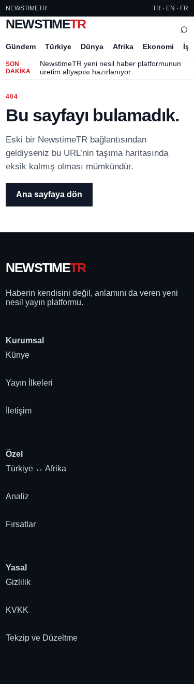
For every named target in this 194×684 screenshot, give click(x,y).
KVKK (17, 610)
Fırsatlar (21, 524)
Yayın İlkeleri (29, 382)
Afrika (123, 46)
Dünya (92, 46)
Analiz (17, 496)
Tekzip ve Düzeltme (42, 637)
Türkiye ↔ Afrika (36, 468)
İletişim (19, 410)
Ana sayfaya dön (49, 194)
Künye (17, 355)
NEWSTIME (45, 24)
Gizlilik (18, 582)
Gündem (21, 46)
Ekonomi (158, 46)
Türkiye (58, 46)
